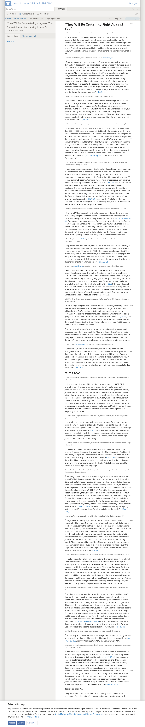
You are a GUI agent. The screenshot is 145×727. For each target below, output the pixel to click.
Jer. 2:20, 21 (103, 262)
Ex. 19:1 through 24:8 (95, 155)
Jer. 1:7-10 (95, 550)
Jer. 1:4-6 (79, 367)
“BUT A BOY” (12, 41)
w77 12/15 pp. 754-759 (16, 18)
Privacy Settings (33, 717)
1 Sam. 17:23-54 (83, 506)
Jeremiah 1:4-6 (80, 344)
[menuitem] (138, 9)
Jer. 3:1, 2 (101, 92)
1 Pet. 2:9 (110, 182)
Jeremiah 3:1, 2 (107, 58)
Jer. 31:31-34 (90, 199)
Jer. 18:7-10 (120, 627)
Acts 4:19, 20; (110, 684)
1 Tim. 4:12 (110, 457)
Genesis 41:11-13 (91, 621)
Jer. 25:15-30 (110, 657)
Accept (12, 723)
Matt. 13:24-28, (122, 218)
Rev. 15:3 (72, 641)
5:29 (118, 684)
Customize (31, 723)
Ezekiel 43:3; (79, 621)
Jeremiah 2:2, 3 (78, 266)
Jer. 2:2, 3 (108, 284)
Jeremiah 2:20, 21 (80, 239)
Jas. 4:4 (123, 316)
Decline (21, 723)
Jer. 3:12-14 (87, 119)
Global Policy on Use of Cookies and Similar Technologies (79, 714)
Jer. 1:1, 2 (92, 430)
